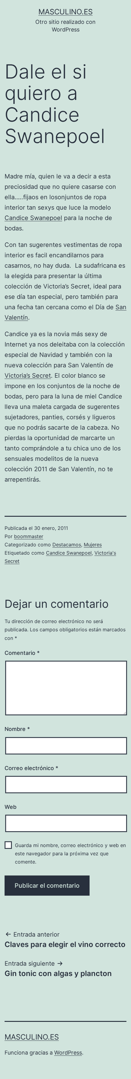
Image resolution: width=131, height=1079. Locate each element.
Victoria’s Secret (28, 375)
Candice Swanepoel (33, 218)
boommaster (28, 536)
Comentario (22, 653)
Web (10, 807)
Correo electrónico (31, 768)
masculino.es (65, 11)
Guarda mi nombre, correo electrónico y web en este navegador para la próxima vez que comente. (70, 853)
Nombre (17, 729)
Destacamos (66, 544)
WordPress (68, 1052)
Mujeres (93, 544)
